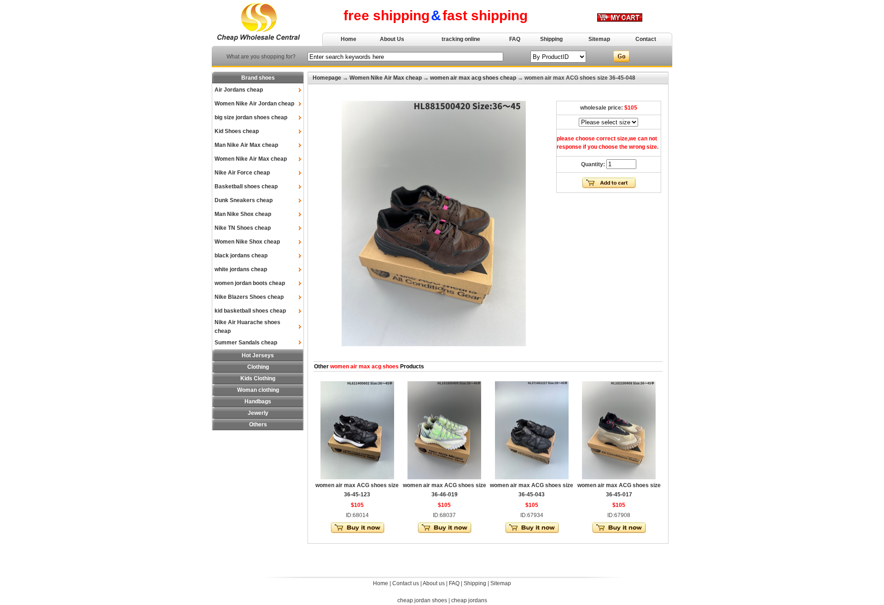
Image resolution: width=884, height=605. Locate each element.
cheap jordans (469, 600)
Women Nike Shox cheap (247, 242)
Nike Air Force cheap (242, 172)
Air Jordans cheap (239, 90)
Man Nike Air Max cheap (246, 145)
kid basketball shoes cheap (250, 311)
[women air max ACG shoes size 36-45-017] (619, 477)
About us (434, 583)
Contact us (405, 583)
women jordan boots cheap (250, 283)
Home (348, 39)
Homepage (327, 78)
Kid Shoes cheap (237, 131)
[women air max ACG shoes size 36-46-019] (444, 477)
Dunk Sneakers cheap (244, 200)
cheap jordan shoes (422, 600)
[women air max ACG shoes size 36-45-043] (532, 477)
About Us (392, 39)
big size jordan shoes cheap (251, 117)
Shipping (551, 39)
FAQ (514, 39)
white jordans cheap (241, 269)
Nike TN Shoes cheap (243, 228)
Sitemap (599, 39)
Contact (645, 39)
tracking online (461, 39)
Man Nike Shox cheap (243, 214)
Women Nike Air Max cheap (251, 159)
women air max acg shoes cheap (473, 78)
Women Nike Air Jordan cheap (254, 103)
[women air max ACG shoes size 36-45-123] (357, 477)
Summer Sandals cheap (246, 342)
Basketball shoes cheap (246, 186)
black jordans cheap (241, 255)
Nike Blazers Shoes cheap (249, 297)
